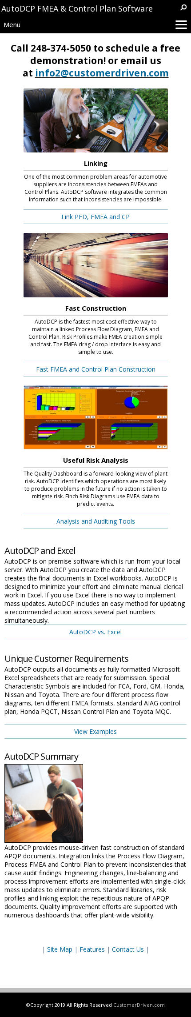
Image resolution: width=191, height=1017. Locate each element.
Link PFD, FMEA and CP (95, 216)
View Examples (95, 731)
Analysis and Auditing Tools (95, 521)
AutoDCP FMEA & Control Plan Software (77, 8)
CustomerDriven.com (139, 1004)
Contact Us (128, 949)
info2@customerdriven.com (102, 73)
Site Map (59, 949)
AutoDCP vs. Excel (95, 632)
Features (92, 949)
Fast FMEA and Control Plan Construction (95, 369)
